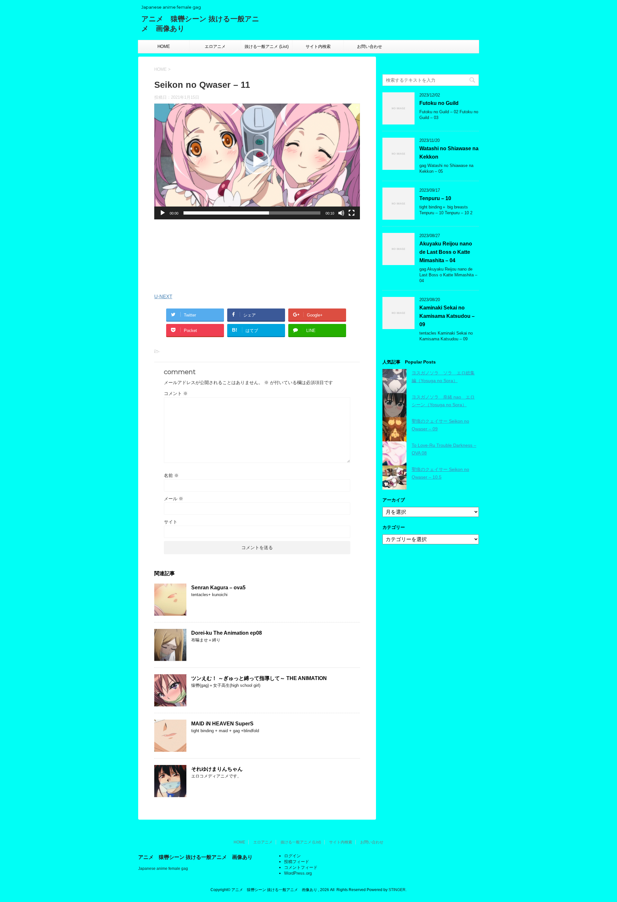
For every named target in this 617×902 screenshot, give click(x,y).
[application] (257, 161)
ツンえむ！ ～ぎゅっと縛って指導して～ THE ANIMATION (259, 678)
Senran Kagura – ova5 (218, 587)
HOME (163, 46)
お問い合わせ (369, 46)
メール (173, 498)
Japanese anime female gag (163, 868)
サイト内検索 (318, 46)
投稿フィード (296, 861)
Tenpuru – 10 (435, 198)
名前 (171, 475)
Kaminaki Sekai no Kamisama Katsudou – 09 (447, 316)
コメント (176, 393)
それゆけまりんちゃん (217, 769)
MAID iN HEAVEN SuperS (222, 723)
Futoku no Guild (439, 103)
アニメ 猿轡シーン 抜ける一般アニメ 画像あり (195, 857)
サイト (170, 521)
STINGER (397, 890)
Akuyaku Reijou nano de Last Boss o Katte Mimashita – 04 (445, 252)
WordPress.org (298, 873)
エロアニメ (215, 46)
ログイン (292, 855)
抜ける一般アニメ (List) (267, 46)
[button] (257, 161)
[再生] (162, 213)
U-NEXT (163, 296)
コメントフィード (300, 867)
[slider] (251, 213)
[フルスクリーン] (351, 213)
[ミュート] (341, 213)
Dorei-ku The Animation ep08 (226, 633)
